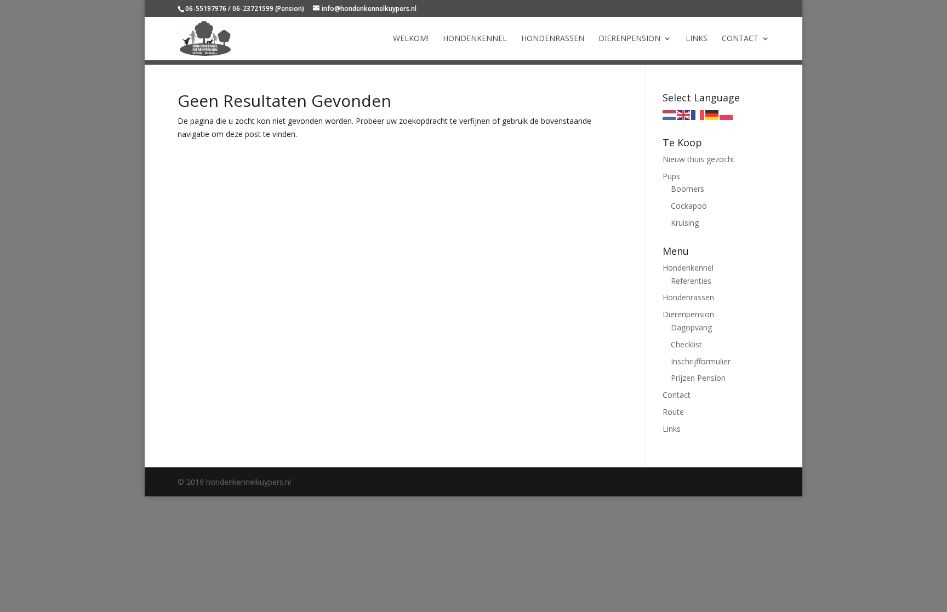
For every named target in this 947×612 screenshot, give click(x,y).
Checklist (686, 344)
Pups (671, 176)
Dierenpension (629, 39)
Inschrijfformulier (701, 361)
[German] (712, 114)
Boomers (687, 189)
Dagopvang (691, 327)
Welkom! (411, 39)
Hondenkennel (475, 39)
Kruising (685, 223)
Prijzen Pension (698, 378)
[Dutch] (670, 114)
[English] (684, 114)
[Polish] (727, 114)
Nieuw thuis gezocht (699, 159)
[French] (698, 114)
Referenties (691, 281)
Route (673, 412)
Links (697, 39)
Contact (740, 39)
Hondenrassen (552, 39)
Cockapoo (689, 206)
